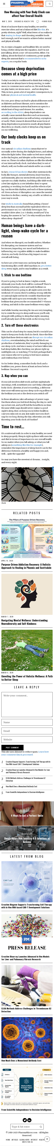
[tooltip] (25, 1120)
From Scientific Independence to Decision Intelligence (25, 792)
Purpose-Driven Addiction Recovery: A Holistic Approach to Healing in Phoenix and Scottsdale (26, 566)
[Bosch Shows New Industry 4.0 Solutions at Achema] (27, 838)
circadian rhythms (22, 148)
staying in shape (13, 35)
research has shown (18, 172)
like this (41, 29)
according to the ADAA (12, 112)
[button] (50, 4)
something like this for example (27, 445)
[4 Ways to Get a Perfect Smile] (27, 813)
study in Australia (14, 204)
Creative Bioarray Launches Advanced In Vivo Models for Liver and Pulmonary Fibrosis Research (28, 771)
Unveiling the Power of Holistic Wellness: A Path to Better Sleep (27, 678)
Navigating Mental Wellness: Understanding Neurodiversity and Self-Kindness (24, 622)
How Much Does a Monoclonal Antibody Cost (21, 786)
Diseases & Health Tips (24, 21)
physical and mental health (23, 95)
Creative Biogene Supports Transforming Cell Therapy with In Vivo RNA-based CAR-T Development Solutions (28, 762)
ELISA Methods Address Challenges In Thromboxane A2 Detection (25, 779)
